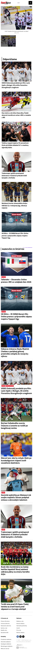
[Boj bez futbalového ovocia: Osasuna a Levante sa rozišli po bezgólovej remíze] (16, 410)
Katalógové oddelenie (6, 644)
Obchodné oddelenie (6, 642)
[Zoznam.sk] (19, 645)
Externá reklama (20, 623)
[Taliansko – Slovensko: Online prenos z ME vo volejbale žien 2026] (16, 264)
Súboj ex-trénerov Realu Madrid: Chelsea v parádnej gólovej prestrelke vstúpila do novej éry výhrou (15, 352)
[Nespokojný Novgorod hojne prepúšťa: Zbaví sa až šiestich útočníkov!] (8, 41)
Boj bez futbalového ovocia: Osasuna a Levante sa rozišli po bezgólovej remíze (14, 425)
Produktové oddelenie (6, 639)
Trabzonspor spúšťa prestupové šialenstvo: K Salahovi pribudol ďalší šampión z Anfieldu (15, 534)
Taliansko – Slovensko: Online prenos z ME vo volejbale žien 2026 (16, 280)
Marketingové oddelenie (6, 646)
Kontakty (3, 636)
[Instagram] (20, 637)
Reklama (18, 618)
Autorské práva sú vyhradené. (23, 641)
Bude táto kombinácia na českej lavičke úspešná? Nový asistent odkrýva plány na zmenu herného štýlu (15, 570)
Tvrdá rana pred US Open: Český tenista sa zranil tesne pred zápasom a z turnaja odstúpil (15, 606)
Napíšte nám (4, 630)
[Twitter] (23, 637)
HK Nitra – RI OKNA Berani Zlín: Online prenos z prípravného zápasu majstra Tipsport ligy (16, 316)
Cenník (18, 628)
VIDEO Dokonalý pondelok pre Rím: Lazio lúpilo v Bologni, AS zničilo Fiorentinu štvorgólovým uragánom (16, 390)
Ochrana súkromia (5, 623)
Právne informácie (5, 621)
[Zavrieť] (30, 3)
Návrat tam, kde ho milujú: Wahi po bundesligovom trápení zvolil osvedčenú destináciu (16, 460)
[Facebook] (17, 637)
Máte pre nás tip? (5, 648)
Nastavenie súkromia (6, 626)
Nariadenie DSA (4, 632)
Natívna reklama (20, 632)
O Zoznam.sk (4, 618)
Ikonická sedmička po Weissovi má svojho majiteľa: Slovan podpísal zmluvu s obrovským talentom (16, 497)
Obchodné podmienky (21, 626)
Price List (18, 630)
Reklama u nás (19, 621)
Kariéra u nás (4, 628)
